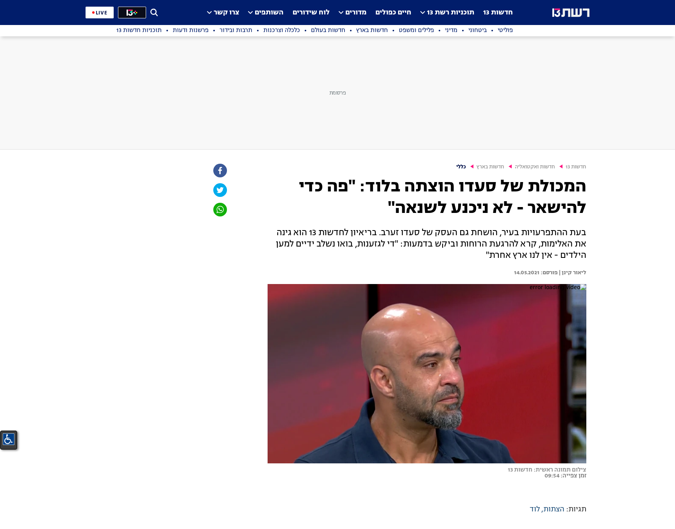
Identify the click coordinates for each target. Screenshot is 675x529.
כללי (461, 167)
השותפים (269, 12)
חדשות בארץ (490, 167)
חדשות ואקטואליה (535, 167)
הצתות (553, 509)
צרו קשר (226, 12)
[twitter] (219, 190)
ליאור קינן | (572, 272)
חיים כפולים (393, 12)
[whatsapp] (219, 209)
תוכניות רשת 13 (450, 12)
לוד (535, 509)
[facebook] (219, 170)
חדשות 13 (498, 12)
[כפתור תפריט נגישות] (8, 439)
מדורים (355, 12)
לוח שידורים (311, 12)
